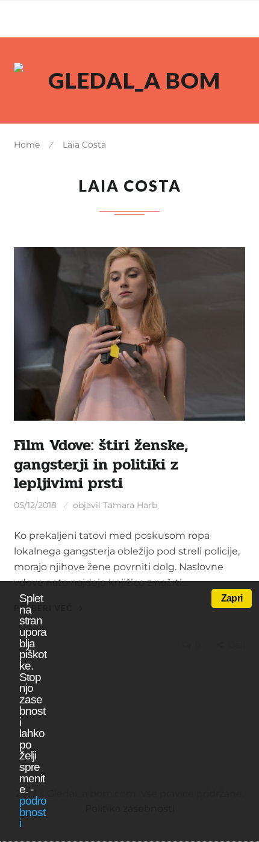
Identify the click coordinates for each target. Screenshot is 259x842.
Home (27, 144)
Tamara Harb (130, 505)
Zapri (231, 598)
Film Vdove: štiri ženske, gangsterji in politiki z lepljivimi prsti (101, 464)
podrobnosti (32, 811)
